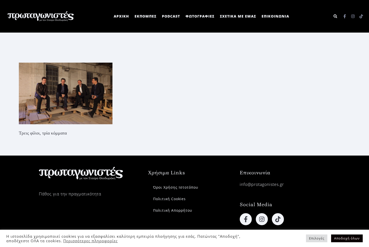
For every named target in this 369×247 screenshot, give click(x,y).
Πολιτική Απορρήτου (172, 210)
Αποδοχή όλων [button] (347, 238)
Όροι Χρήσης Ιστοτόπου (175, 187)
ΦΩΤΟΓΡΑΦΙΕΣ (200, 16)
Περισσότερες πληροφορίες (90, 240)
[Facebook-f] (345, 16)
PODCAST (171, 16)
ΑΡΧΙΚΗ (121, 16)
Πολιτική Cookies (169, 198)
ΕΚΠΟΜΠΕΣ (145, 16)
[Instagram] (353, 16)
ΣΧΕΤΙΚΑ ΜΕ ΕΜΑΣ (238, 16)
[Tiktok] (361, 16)
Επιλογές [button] (316, 238)
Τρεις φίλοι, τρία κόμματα (43, 133)
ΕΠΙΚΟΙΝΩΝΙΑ (275, 16)
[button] (335, 16)
